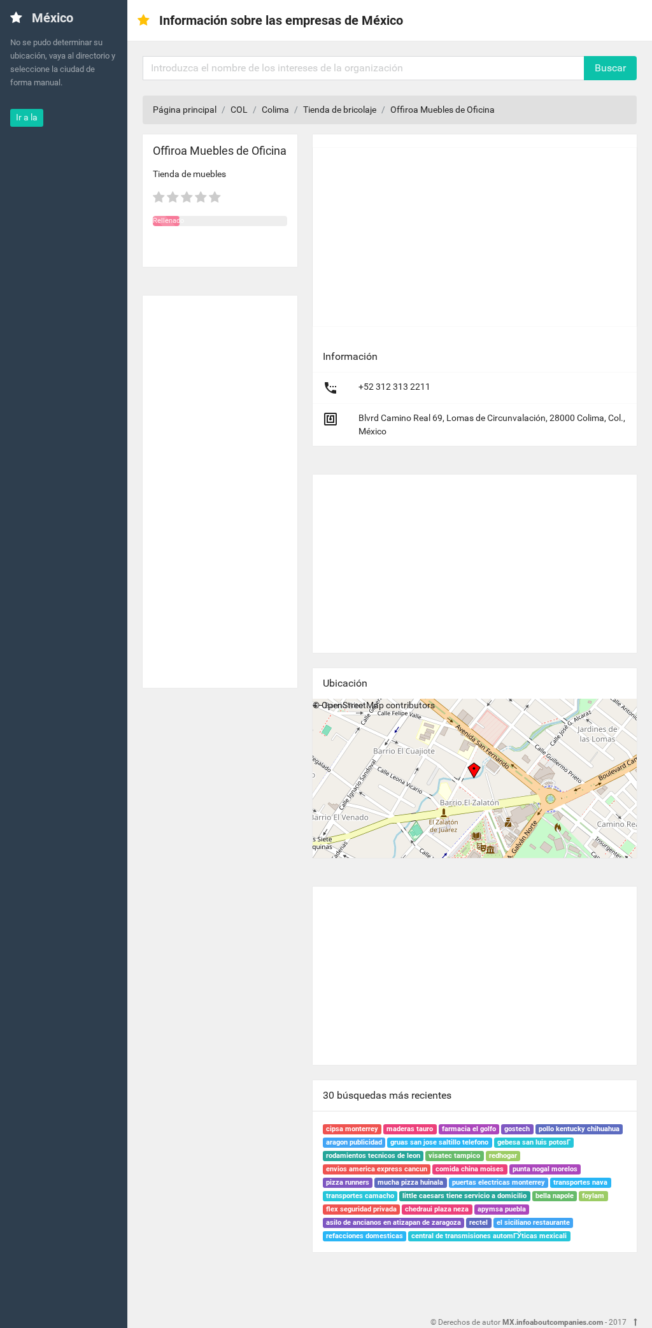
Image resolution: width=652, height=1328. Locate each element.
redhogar (503, 1156)
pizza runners (347, 1182)
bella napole (554, 1196)
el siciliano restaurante (533, 1222)
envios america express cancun (376, 1169)
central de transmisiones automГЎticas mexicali (489, 1236)
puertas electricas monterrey (498, 1182)
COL (239, 109)
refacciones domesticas (364, 1236)
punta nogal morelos (545, 1169)
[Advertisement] (220, 487)
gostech (517, 1129)
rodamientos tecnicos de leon (373, 1156)
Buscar (610, 68)
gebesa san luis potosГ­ (533, 1142)
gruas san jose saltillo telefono (439, 1142)
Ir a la (27, 117)
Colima (275, 109)
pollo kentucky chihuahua (579, 1129)
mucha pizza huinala (410, 1182)
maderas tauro (409, 1129)
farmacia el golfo (469, 1129)
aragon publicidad (354, 1142)
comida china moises (470, 1169)
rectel (478, 1222)
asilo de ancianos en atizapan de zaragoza (393, 1222)
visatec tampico (454, 1156)
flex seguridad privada (361, 1209)
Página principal (184, 109)
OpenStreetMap (353, 705)
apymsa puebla (502, 1209)
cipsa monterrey (352, 1129)
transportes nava (580, 1182)
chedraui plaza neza (437, 1209)
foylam (593, 1196)
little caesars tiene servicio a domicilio (464, 1196)
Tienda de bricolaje (339, 109)
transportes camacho (360, 1196)
